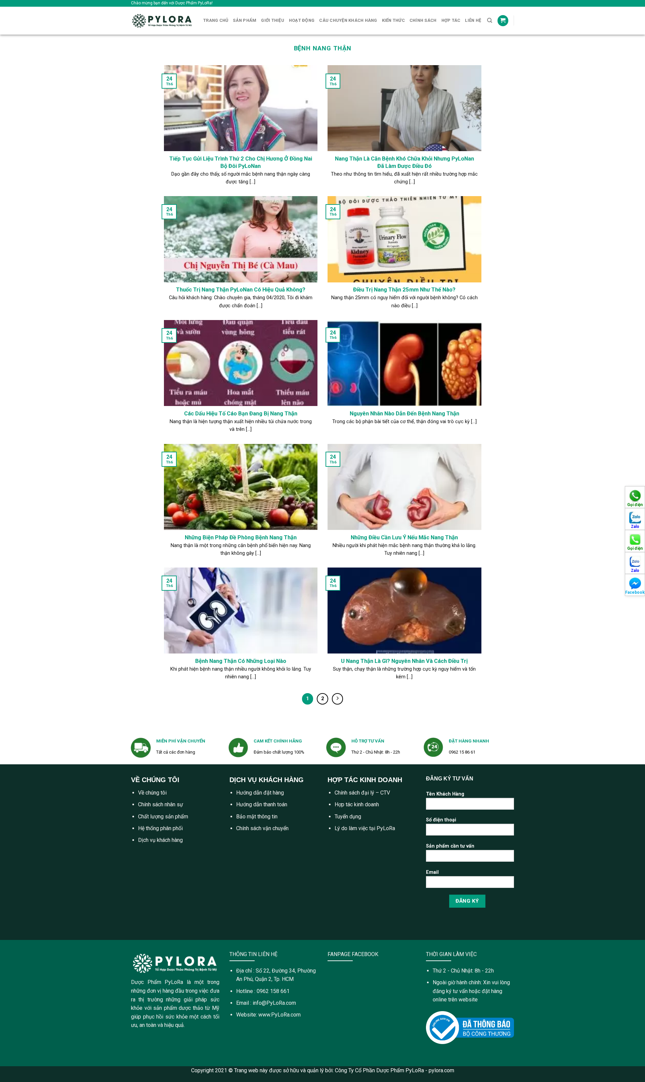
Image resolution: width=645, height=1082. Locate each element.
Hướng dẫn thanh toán (261, 804)
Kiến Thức (393, 20)
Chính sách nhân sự (160, 804)
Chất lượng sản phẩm (163, 816)
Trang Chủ (215, 20)
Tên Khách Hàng (445, 794)
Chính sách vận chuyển (262, 828)
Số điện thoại (441, 820)
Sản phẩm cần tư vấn (450, 846)
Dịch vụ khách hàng (160, 840)
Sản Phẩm (244, 20)
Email (432, 872)
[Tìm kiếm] (489, 20)
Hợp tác (451, 20)
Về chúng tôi (152, 793)
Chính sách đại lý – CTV (362, 793)
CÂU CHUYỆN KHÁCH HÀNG (348, 20)
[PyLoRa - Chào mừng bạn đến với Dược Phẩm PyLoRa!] (162, 20)
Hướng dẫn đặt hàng (260, 793)
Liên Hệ (473, 20)
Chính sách (423, 20)
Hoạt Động (301, 20)
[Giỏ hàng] (503, 20)
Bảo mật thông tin (256, 816)
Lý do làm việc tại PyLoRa (365, 828)
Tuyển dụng (348, 816)
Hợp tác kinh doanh (357, 804)
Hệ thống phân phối (160, 828)
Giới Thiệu (272, 20)
